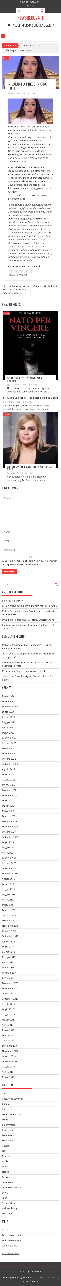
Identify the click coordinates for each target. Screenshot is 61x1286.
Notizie (5, 1171)
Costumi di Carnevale (12, 1098)
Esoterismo (8, 1130)
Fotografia (7, 1140)
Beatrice (35, 384)
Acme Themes (30, 1281)
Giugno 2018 (8, 951)
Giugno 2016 (8, 1066)
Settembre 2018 (10, 936)
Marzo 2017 (8, 1030)
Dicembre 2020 (10, 821)
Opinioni (6, 1176)
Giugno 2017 (8, 1014)
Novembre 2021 (10, 795)
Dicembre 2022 (10, 748)
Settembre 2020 (10, 837)
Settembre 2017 (10, 998)
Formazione (8, 1135)
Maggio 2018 (8, 957)
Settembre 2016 (10, 1061)
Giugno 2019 (8, 889)
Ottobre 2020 (9, 831)
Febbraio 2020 (9, 857)
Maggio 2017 (8, 1019)
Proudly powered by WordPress (18, 1277)
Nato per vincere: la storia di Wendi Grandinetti (24, 379)
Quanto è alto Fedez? (44, 285)
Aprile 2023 (7, 727)
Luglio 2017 (8, 1009)
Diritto (5, 1119)
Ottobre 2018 (9, 930)
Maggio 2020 (8, 847)
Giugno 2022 (8, 779)
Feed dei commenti (12, 1240)
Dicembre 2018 (10, 920)
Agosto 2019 (8, 878)
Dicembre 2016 (10, 1045)
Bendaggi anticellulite (12, 600)
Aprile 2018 (7, 962)
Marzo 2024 (8, 696)
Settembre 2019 (10, 873)
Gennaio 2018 (9, 977)
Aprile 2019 (7, 899)
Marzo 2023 (8, 732)
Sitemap (30, 6)
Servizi (5, 1192)
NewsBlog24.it (30, 18)
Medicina (6, 1156)
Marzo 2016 (8, 1077)
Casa (4, 1093)
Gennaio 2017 (9, 1040)
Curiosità (6, 1109)
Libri (4, 1150)
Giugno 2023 (8, 717)
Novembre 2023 (10, 701)
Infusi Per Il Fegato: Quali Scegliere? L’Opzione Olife (28, 619)
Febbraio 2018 (9, 972)
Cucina (5, 1103)
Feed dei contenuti (11, 1235)
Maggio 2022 (8, 784)
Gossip (6, 58)
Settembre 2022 (10, 763)
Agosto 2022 (8, 769)
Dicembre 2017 (10, 983)
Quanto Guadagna (11, 1187)
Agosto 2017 (8, 1003)
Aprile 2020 (7, 852)
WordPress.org (9, 1245)
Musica (5, 1166)
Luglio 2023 (8, 711)
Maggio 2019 (8, 894)
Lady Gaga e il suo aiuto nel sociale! (28, 670)
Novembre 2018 (10, 925)
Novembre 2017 (10, 988)
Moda (5, 1161)
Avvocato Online (10, 1253)
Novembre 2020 (10, 826)
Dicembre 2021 (10, 790)
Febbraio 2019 (9, 910)
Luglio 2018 (8, 946)
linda (32, 93)
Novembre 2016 (10, 1050)
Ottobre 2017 (9, 993)
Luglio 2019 (8, 883)
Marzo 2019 (8, 904)
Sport (5, 1197)
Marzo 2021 (8, 810)
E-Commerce (8, 1124)
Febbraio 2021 (9, 816)
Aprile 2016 (7, 1071)
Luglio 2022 (8, 774)
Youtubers (7, 1213)
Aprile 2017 (7, 1024)
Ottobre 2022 (9, 758)
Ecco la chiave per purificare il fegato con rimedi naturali (30, 605)
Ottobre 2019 (9, 868)
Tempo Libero (9, 1203)
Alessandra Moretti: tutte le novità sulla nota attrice (30, 398)
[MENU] (3, 36)
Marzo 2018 (8, 967)
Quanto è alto (9, 1182)
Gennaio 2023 (9, 743)
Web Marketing (9, 1208)
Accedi (5, 1229)
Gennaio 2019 (9, 915)
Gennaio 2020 (9, 863)
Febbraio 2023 (9, 737)
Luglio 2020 (8, 842)
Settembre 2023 (10, 706)
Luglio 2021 (8, 800)
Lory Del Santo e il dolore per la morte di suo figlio (29, 468)
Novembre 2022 (10, 753)
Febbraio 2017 (9, 1035)
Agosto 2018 (8, 941)
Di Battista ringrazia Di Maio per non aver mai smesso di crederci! (16, 289)
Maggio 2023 (8, 722)
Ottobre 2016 (9, 1056)
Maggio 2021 (8, 805)
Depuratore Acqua (11, 1114)
